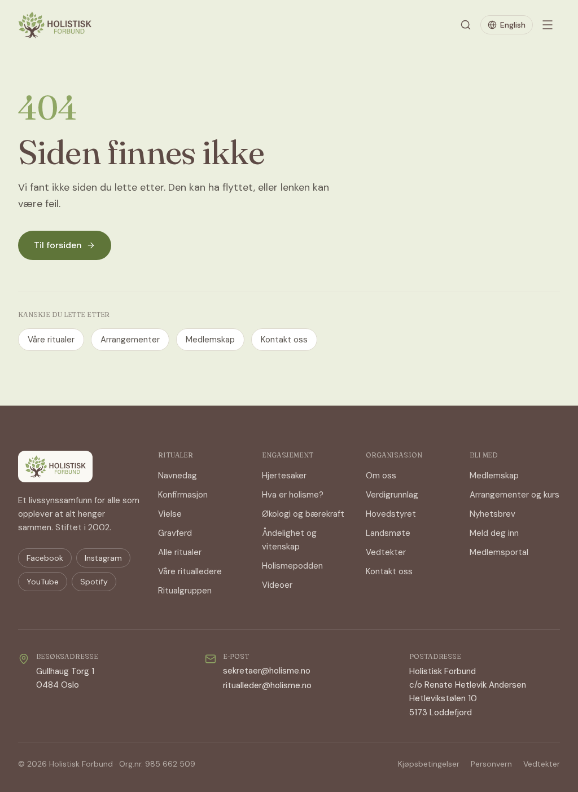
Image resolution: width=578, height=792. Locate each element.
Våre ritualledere (190, 571)
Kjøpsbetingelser (428, 764)
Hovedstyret (391, 514)
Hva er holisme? (292, 494)
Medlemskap (210, 339)
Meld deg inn (494, 533)
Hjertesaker (284, 475)
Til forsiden (58, 245)
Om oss (381, 475)
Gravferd (175, 533)
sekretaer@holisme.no (266, 670)
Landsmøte (388, 533)
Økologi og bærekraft (303, 514)
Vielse (170, 514)
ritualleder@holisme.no (267, 685)
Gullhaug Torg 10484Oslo (65, 678)
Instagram (103, 558)
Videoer (277, 585)
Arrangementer (130, 339)
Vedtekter (386, 552)
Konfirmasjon (183, 494)
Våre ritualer (51, 339)
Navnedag (177, 475)
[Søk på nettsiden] (465, 24)
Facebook (45, 558)
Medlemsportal (499, 552)
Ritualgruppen (185, 590)
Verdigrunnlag (392, 494)
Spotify (94, 582)
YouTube (43, 582)
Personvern (491, 764)
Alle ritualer (180, 552)
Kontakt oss (284, 339)
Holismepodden (292, 565)
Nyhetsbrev (492, 514)
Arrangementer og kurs (514, 494)
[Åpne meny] (547, 24)
